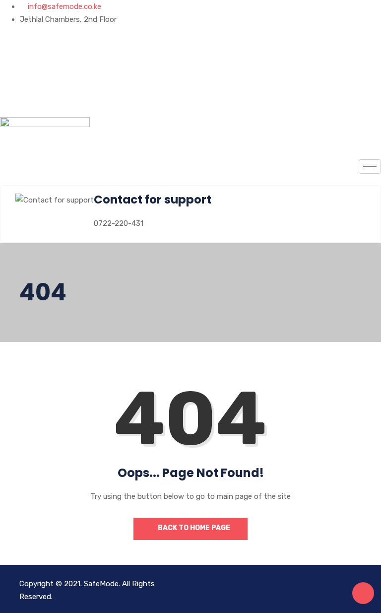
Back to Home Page (193, 528)
